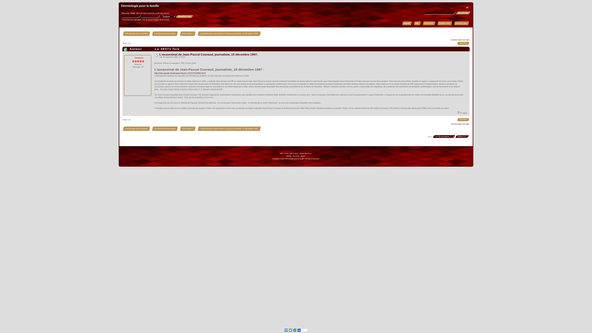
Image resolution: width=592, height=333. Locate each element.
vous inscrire (164, 13)
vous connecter (149, 13)
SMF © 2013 (294, 153)
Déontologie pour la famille (140, 5)
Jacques (138, 57)
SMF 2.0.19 (284, 153)
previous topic (456, 40)
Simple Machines (305, 153)
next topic (465, 40)
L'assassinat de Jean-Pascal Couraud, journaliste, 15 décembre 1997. (208, 54)
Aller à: (430, 137)
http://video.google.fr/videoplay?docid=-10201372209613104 (180, 73)
